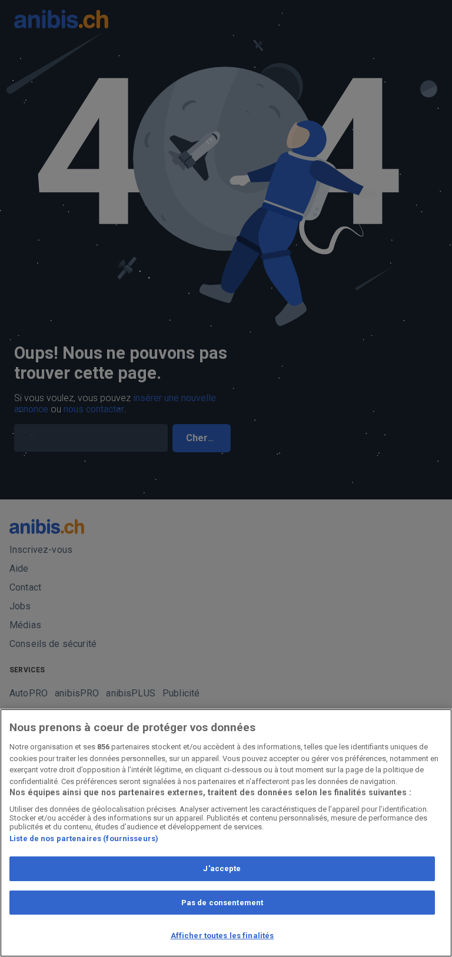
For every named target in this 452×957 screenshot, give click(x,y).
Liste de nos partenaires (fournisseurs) (83, 838)
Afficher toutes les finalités (222, 935)
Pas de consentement (222, 902)
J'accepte (222, 868)
